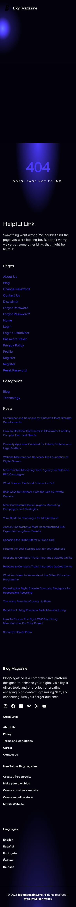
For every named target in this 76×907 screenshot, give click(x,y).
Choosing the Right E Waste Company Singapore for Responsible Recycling (37, 590)
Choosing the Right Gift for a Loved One (29, 540)
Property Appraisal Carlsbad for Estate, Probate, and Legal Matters (37, 446)
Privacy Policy (13, 345)
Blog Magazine (25, 8)
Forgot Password (15, 308)
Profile (8, 351)
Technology (11, 398)
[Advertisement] (38, 103)
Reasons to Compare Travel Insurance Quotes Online (37, 557)
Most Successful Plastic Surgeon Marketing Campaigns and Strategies (31, 507)
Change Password (16, 289)
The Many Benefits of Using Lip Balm (27, 601)
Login (7, 326)
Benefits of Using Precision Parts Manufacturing (34, 610)
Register (9, 358)
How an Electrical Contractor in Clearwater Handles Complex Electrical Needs (36, 433)
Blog (6, 283)
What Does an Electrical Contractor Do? (28, 483)
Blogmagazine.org (30, 894)
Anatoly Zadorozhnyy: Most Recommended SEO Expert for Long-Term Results (34, 529)
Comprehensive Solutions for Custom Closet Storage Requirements (37, 420)
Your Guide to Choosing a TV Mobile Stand (30, 518)
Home (7, 320)
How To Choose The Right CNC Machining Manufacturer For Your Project (30, 621)
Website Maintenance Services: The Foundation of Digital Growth (35, 459)
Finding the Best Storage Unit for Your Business (34, 548)
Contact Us (11, 295)
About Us (10, 277)
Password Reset (15, 339)
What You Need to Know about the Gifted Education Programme (36, 577)
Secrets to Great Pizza (17, 632)
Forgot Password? (16, 314)
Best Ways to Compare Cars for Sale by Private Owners (33, 494)
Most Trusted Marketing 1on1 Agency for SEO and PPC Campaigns (36, 472)
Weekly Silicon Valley (38, 898)
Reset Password (15, 370)
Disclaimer (11, 302)
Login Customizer (16, 333)
